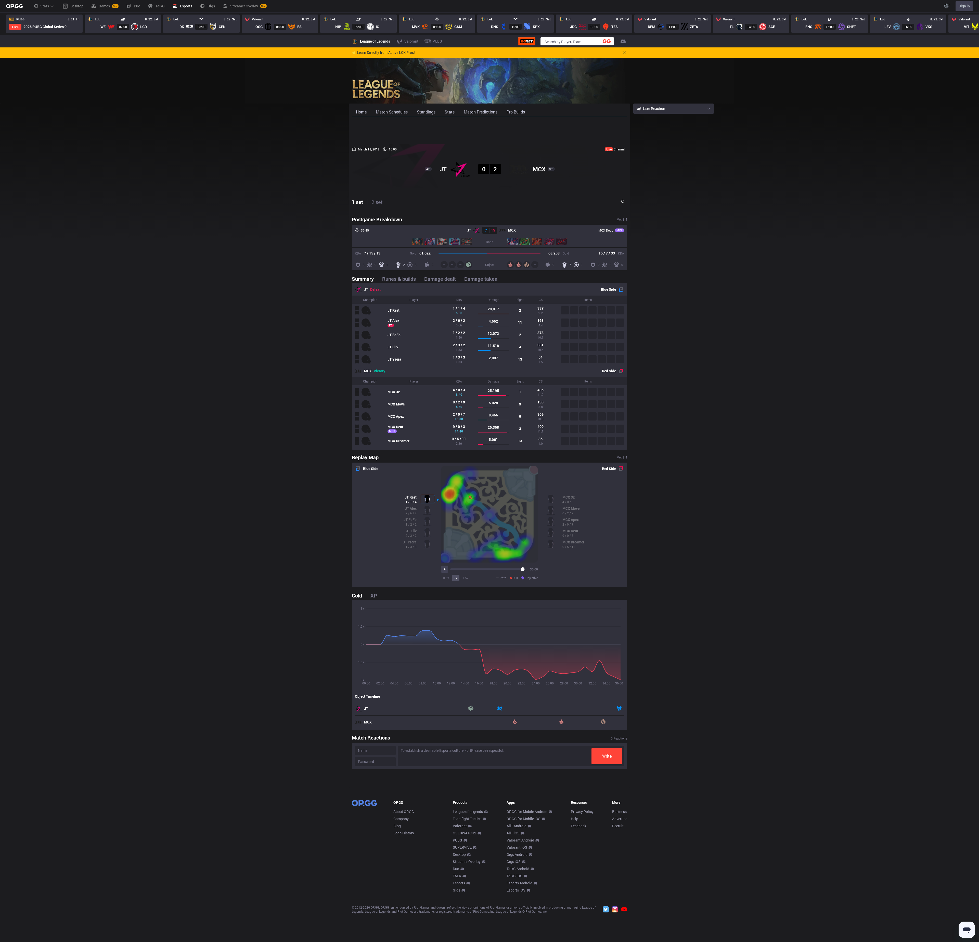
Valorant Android (520, 840)
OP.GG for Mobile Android (527, 811)
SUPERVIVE (462, 847)
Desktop (459, 854)
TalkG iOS (514, 875)
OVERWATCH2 (464, 833)
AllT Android (516, 825)
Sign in (964, 6)
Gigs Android (517, 854)
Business (619, 811)
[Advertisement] (489, 130)
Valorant (460, 825)
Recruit (618, 825)
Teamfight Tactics (467, 818)
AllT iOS (513, 833)
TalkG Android (518, 868)
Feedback (578, 825)
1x (455, 578)
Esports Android (519, 883)
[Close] (624, 52)
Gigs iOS (514, 861)
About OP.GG (403, 811)
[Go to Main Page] (14, 6)
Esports (459, 883)
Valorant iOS (517, 847)
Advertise (619, 818)
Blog (397, 825)
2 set (377, 202)
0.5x (446, 578)
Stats (44, 6)
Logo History (403, 833)
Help (574, 818)
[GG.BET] (526, 41)
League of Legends (468, 811)
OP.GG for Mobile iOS (523, 818)
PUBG (457, 840)
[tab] (365, 278)
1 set (357, 202)
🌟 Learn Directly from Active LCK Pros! (383, 52)
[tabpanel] (489, 366)
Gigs (456, 890)
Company (401, 818)
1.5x (465, 578)
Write (607, 756)
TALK (457, 875)
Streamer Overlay (467, 861)
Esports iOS (516, 890)
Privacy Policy (582, 811)
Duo (456, 868)
